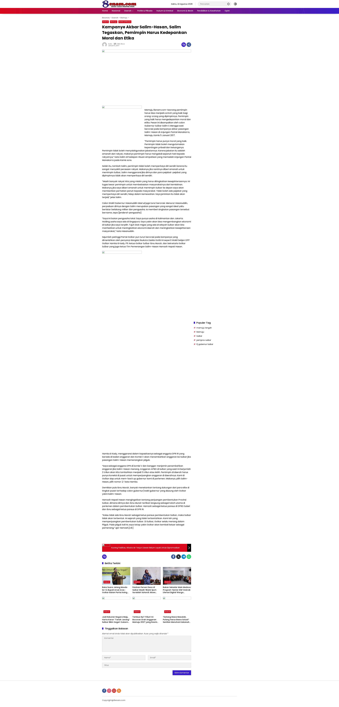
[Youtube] (114, 691)
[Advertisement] (215, 119)
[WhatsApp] (189, 556)
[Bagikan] (189, 44)
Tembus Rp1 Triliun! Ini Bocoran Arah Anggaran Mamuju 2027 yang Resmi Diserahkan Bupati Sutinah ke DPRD (146, 620)
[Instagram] (109, 691)
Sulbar (199, 336)
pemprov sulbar (204, 340)
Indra (110, 44)
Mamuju (114, 22)
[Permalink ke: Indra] (105, 44)
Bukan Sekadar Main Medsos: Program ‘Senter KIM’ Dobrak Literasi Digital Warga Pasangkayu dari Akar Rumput (177, 590)
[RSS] (119, 691)
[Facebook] (173, 556)
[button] (228, 4)
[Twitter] (178, 556)
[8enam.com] (119, 4)
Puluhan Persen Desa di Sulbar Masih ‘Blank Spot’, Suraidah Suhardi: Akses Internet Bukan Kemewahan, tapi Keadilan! (146, 590)
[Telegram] (183, 556)
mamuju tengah (204, 327)
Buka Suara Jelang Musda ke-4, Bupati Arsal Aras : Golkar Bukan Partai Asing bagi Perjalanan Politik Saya (115, 590)
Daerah (105, 22)
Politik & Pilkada (125, 22)
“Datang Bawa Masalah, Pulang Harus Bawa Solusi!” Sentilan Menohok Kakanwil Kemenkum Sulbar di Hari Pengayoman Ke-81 (176, 620)
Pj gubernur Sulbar (205, 344)
